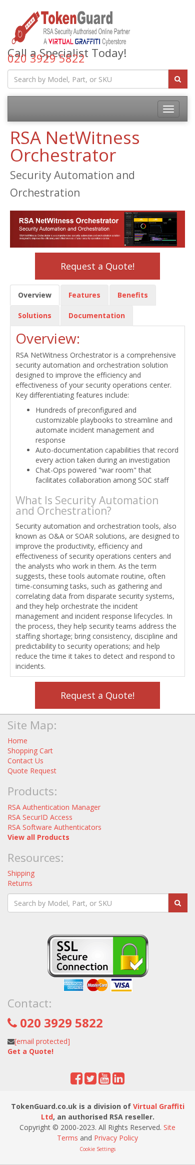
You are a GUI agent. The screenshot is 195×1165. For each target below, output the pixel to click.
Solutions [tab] (35, 315)
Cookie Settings (98, 1148)
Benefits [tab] (133, 295)
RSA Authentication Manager (54, 807)
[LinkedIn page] (118, 1080)
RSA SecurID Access (40, 817)
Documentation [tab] (96, 315)
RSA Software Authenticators (55, 827)
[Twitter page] (90, 1080)
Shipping (21, 873)
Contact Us (26, 760)
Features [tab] (84, 295)
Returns (20, 883)
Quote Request (32, 770)
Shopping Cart (30, 750)
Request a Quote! (97, 266)
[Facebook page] (76, 1080)
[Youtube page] (104, 1080)
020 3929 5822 (46, 58)
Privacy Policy (116, 1137)
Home (18, 740)
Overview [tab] (35, 295)
